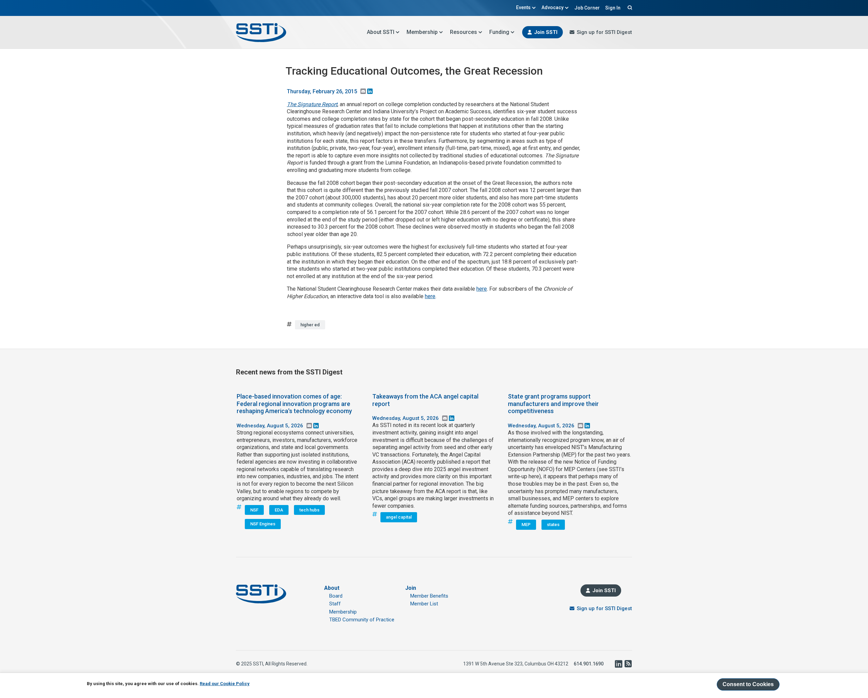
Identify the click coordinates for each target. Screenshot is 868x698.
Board (335, 596)
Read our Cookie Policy (225, 683)
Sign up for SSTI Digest (604, 32)
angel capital (399, 517)
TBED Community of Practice (361, 620)
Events (523, 7)
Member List (424, 604)
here (481, 289)
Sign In (612, 8)
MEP (526, 524)
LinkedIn (618, 664)
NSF (254, 509)
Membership (422, 32)
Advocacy (552, 7)
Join (410, 588)
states (553, 524)
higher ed (310, 324)
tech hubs (309, 509)
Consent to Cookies (748, 684)
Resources (463, 32)
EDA (279, 509)
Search (629, 7)
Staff (335, 604)
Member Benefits (429, 596)
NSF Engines (262, 523)
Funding (499, 32)
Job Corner (587, 8)
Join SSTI (545, 32)
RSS (628, 664)
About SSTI (380, 32)
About (331, 588)
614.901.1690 (589, 663)
